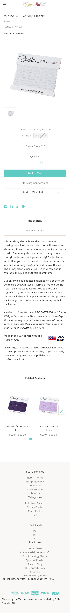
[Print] (11, 206)
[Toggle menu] (4, 4)
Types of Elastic (35, 560)
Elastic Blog (35, 564)
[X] (17, 206)
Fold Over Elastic (35, 503)
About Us (35, 493)
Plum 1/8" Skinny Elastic (17, 428)
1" (35, 538)
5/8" (35, 530)
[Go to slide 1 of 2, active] (30, 439)
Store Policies (35, 489)
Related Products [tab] (35, 378)
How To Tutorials (35, 568)
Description (35, 220)
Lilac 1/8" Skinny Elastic (48, 428)
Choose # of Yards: (35, 129)
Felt (35, 515)
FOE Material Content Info (35, 552)
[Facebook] (5, 206)
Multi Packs (35, 511)
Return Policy (35, 477)
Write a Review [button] (13, 26)
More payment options (35, 182)
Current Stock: (35, 146)
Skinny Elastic (35, 507)
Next (61, 410)
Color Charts (35, 548)
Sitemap (35, 572)
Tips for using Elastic (35, 556)
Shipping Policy (35, 481)
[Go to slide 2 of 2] (36, 439)
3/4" (35, 534)
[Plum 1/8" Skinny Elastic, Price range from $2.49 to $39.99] (17, 404)
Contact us (35, 485)
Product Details (35, 230)
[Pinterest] (23, 206)
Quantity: (35, 156)
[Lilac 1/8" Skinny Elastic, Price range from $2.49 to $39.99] (48, 404)
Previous (4, 410)
